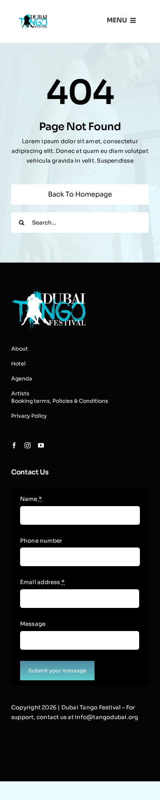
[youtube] (41, 445)
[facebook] (14, 445)
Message (33, 623)
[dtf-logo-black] (33, 15)
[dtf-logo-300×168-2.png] (48, 291)
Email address (42, 582)
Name (31, 498)
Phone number (41, 540)
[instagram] (28, 445)
